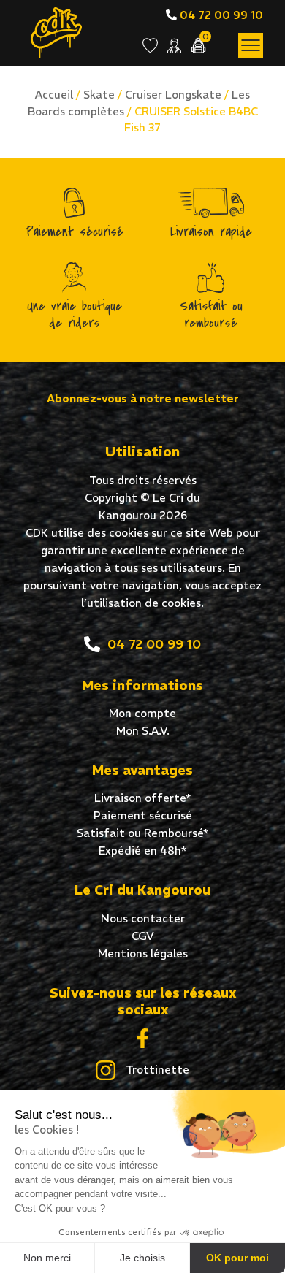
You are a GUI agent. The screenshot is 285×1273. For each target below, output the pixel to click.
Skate (99, 95)
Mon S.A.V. (143, 731)
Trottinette (156, 1070)
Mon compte (142, 713)
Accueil (54, 95)
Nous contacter (143, 918)
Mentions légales (143, 953)
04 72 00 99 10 (220, 15)
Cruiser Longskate (173, 95)
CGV (143, 936)
